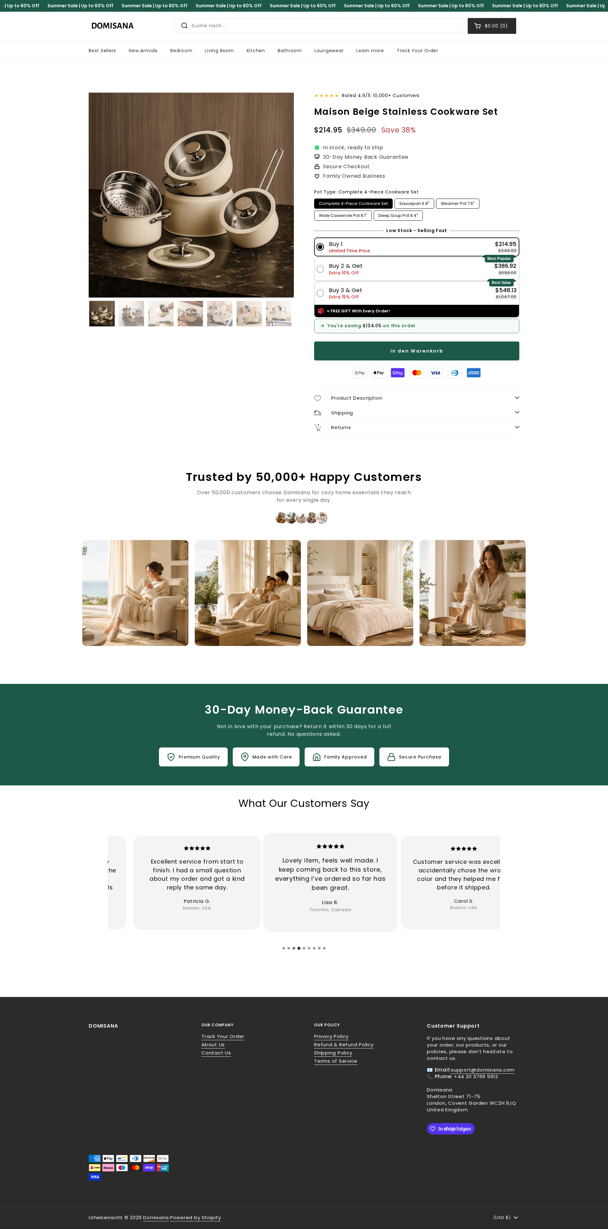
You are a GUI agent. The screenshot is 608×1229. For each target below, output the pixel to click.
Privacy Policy (331, 1036)
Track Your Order (222, 1036)
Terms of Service (336, 1061)
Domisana (156, 1217)
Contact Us (216, 1052)
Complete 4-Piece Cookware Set (353, 202)
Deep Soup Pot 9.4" (398, 214)
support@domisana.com (483, 1069)
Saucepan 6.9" (414, 202)
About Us (213, 1044)
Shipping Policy (333, 1052)
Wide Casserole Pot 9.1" (343, 214)
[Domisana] (112, 26)
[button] (417, 247)
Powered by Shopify (195, 1217)
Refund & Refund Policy (344, 1044)
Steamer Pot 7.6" (458, 202)
